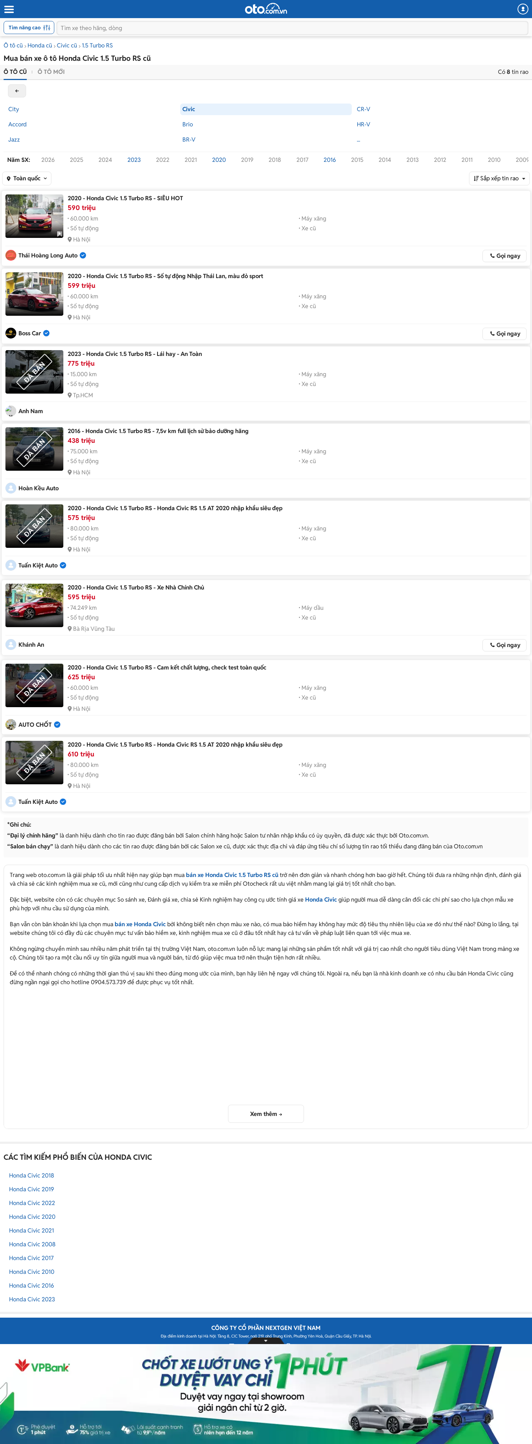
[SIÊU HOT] (34, 216)
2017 (302, 160)
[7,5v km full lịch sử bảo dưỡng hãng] (34, 449)
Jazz (14, 139)
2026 (48, 160)
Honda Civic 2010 (31, 1272)
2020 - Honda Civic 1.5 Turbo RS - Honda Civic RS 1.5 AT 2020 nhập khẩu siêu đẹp (175, 508)
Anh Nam (30, 411)
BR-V (188, 139)
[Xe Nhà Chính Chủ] (34, 605)
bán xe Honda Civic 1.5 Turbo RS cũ (232, 875)
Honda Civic (321, 899)
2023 (134, 160)
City (13, 109)
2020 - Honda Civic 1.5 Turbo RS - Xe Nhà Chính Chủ (136, 587)
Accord (17, 124)
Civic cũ (67, 45)
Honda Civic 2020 (32, 1217)
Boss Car (29, 333)
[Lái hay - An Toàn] (34, 372)
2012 (440, 160)
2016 (330, 160)
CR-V (363, 109)
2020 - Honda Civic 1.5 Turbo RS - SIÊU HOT (125, 198)
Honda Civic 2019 (31, 1189)
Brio (187, 124)
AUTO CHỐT (35, 725)
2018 (275, 160)
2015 (357, 160)
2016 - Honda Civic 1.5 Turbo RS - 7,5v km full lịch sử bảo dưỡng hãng (158, 431)
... (358, 139)
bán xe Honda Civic (140, 924)
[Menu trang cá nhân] (523, 9)
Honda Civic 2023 (32, 1299)
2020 (219, 160)
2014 (385, 160)
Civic (188, 109)
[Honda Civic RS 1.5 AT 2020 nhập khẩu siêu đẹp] (34, 526)
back (17, 90)
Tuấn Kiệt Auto (38, 565)
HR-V (363, 124)
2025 (76, 160)
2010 (494, 160)
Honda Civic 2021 (31, 1230)
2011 (467, 160)
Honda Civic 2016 (31, 1285)
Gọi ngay (508, 256)
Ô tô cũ (13, 45)
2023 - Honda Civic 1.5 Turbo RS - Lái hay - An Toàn (135, 354)
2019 (247, 160)
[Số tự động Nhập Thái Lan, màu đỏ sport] (34, 294)
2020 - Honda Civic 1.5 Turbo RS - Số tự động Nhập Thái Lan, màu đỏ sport (165, 276)
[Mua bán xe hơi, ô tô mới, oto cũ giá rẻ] (266, 8)
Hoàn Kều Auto (38, 488)
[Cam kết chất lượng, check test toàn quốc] (34, 685)
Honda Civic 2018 (31, 1175)
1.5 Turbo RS (97, 45)
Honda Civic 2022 (32, 1203)
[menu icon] (9, 9)
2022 (162, 160)
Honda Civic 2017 (31, 1258)
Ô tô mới (51, 72)
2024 (105, 160)
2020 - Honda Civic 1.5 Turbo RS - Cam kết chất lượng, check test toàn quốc (167, 667)
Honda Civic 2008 (32, 1244)
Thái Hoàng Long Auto (47, 255)
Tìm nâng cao (25, 27)
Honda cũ (40, 45)
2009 (522, 160)
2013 (412, 160)
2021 (191, 160)
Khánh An (31, 644)
